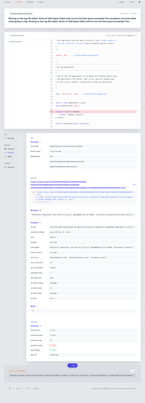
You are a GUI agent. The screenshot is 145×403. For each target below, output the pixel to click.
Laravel (36, 388)
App (5, 134)
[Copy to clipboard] (134, 146)
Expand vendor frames (17, 35)
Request (7, 145)
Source (18, 388)
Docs (27, 388)
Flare (109, 389)
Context (7, 163)
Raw (134, 371)
